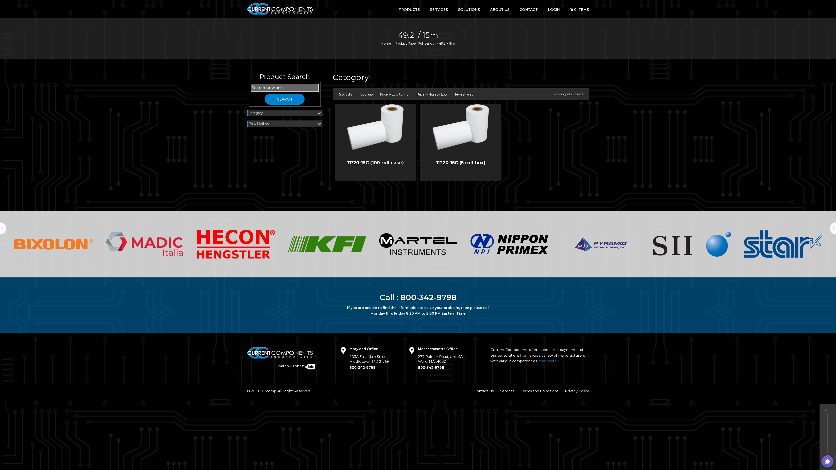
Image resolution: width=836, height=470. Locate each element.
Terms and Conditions (539, 391)
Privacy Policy (577, 391)
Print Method (259, 123)
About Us (499, 10)
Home (386, 43)
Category (256, 113)
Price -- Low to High (395, 94)
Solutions (469, 10)
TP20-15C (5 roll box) (460, 162)
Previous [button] (3, 228)
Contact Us (484, 391)
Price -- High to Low (432, 94)
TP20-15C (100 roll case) (375, 162)
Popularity (366, 94)
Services (439, 10)
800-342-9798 (429, 297)
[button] (827, 461)
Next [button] (833, 228)
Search (284, 99)
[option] (53, 244)
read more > (549, 361)
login (554, 10)
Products (409, 10)
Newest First (463, 94)
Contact (529, 10)
